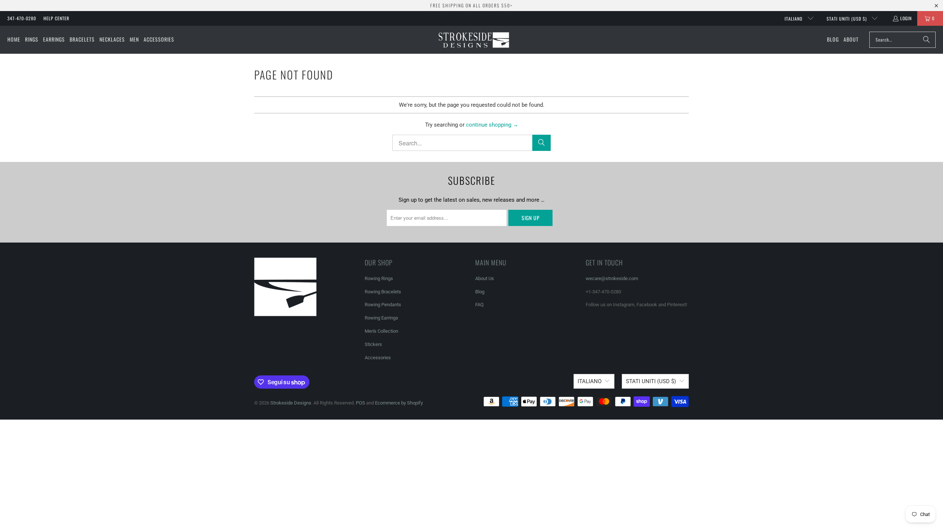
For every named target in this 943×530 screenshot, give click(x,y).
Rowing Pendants (383, 304)
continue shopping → (492, 124)
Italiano (794, 18)
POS (360, 403)
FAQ (479, 304)
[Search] (926, 40)
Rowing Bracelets (383, 291)
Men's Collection (381, 331)
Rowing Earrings (381, 318)
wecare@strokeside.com (612, 278)
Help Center (56, 18)
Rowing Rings (379, 278)
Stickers (373, 344)
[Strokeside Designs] (473, 39)
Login (906, 18)
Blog (479, 291)
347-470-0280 (21, 18)
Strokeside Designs (290, 403)
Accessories (378, 357)
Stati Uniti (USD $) (847, 18)
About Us (484, 278)
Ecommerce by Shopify (399, 403)
